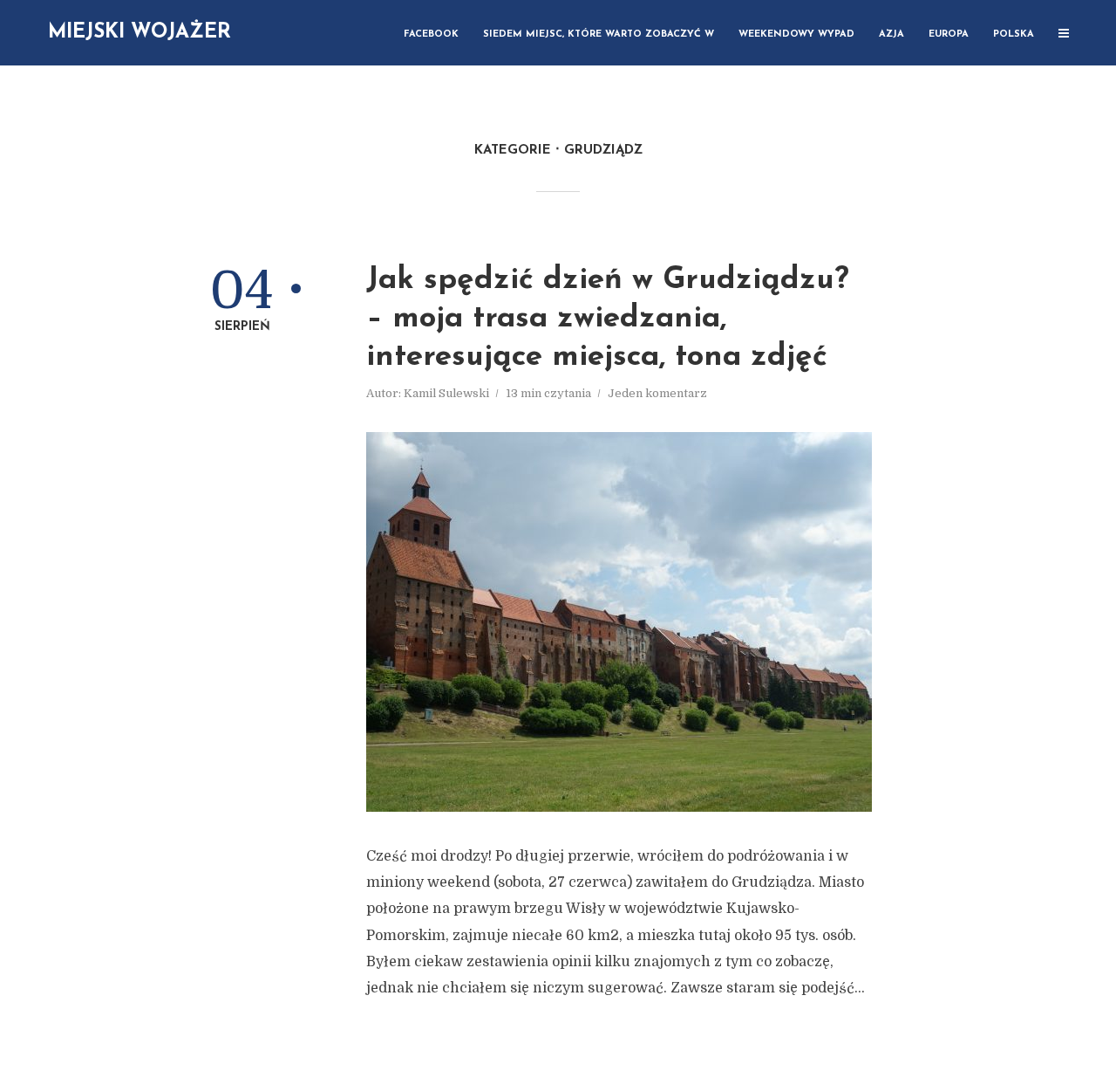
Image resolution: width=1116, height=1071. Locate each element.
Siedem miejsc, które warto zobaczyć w (598, 34)
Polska (1013, 34)
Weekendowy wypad (796, 34)
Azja (891, 34)
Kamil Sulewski (446, 393)
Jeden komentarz (657, 393)
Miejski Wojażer (139, 33)
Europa (949, 34)
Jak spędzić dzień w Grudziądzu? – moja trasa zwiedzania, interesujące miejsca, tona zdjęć (607, 319)
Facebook (431, 34)
